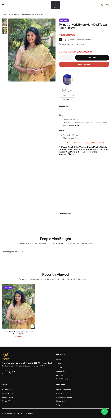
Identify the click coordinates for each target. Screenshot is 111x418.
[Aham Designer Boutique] (55, 5)
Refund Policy (7, 393)
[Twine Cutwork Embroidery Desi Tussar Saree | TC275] (18, 306)
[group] (32, 50)
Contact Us (60, 371)
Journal (59, 367)
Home (4, 14)
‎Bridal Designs (62, 379)
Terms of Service (8, 401)
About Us (60, 363)
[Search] (102, 5)
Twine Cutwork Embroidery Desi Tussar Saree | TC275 (18, 333)
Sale (58, 405)
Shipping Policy (8, 397)
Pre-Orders (61, 393)
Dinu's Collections (63, 389)
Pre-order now (84, 64)
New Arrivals (61, 401)
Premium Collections (64, 397)
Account (59, 375)
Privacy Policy (7, 389)
